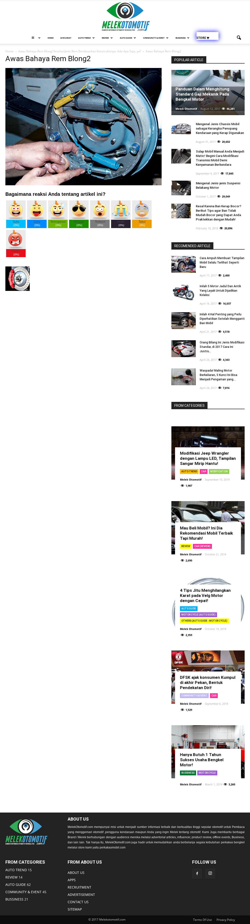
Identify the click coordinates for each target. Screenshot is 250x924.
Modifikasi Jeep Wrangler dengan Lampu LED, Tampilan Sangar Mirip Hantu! (208, 458)
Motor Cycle (207, 772)
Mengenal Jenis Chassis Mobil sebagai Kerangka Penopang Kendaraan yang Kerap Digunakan (220, 128)
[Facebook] (197, 874)
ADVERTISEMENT (81, 894)
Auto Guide (188, 608)
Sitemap (75, 909)
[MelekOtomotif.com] (125, 16)
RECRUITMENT (79, 887)
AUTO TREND (84, 37)
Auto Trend (189, 471)
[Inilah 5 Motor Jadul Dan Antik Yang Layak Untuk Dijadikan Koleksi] (183, 292)
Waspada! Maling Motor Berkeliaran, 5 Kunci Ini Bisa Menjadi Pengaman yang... (218, 375)
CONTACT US (78, 902)
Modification (219, 471)
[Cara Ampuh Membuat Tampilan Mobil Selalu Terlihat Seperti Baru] (183, 264)
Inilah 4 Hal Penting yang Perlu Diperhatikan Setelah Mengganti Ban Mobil (222, 319)
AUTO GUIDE (126, 37)
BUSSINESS (14, 899)
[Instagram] (210, 874)
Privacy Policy (226, 920)
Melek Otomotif (186, 108)
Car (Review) (202, 546)
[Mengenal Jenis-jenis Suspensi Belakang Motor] (181, 188)
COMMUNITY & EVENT (154, 37)
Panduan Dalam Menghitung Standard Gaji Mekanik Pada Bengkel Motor (202, 94)
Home (50, 37)
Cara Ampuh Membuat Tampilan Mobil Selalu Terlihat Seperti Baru (222, 262)
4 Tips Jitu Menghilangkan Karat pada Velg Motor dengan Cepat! (205, 595)
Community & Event (194, 695)
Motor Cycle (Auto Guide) (198, 614)
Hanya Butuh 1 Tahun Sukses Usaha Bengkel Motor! (201, 759)
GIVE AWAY (65, 37)
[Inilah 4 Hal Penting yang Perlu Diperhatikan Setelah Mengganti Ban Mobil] (183, 320)
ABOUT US (76, 872)
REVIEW (105, 37)
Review (185, 546)
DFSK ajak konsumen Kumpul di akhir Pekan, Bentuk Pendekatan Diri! (207, 682)
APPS (72, 880)
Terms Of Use (202, 920)
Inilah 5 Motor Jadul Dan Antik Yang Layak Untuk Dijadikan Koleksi (220, 291)
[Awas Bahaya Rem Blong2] (83, 184)
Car (203, 471)
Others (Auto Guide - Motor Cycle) (204, 620)
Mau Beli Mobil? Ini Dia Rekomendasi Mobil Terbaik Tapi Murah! (206, 533)
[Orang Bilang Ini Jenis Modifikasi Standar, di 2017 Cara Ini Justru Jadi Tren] (183, 348)
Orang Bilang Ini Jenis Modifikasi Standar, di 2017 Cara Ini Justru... (222, 347)
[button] (239, 38)
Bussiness (181, 37)
